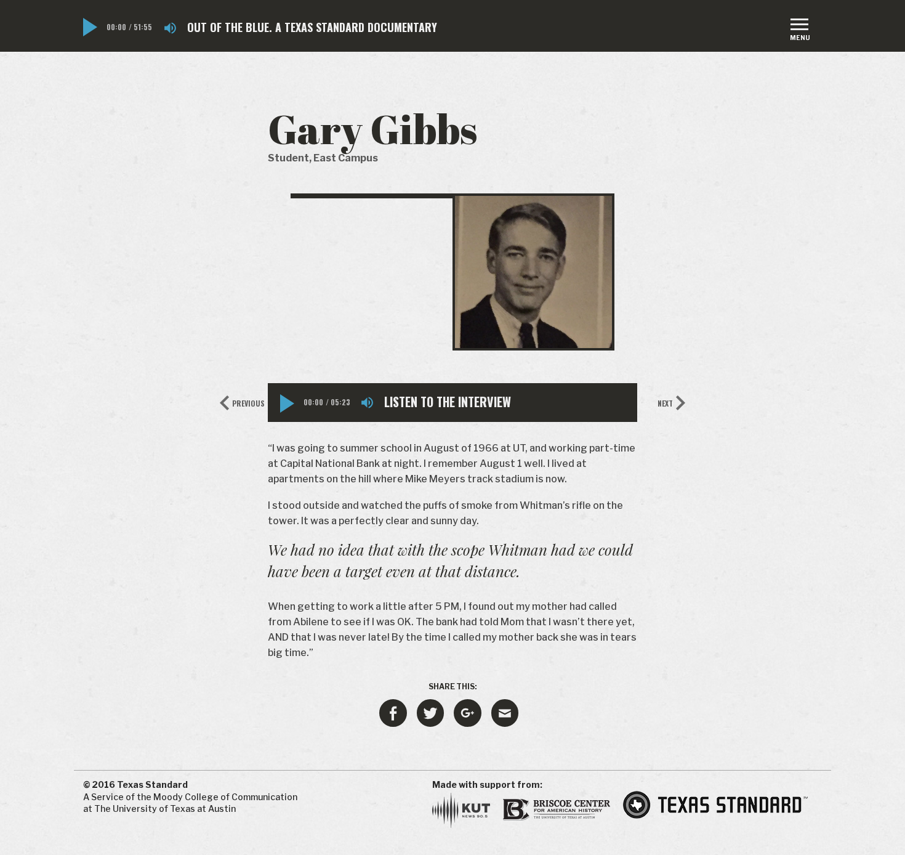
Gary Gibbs (372, 128)
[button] (90, 27)
